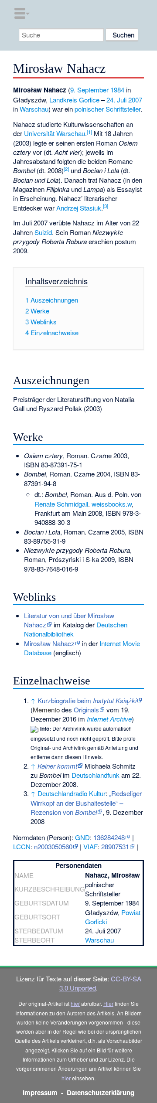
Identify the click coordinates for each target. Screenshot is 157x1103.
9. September (89, 89)
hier (75, 1003)
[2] (66, 168)
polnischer (89, 108)
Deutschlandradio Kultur (72, 793)
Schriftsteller (123, 108)
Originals (86, 709)
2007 (135, 99)
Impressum (40, 1092)
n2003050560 (53, 846)
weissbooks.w (112, 503)
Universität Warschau (54, 133)
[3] (105, 205)
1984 (117, 89)
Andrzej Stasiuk (78, 207)
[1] (89, 131)
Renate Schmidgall (61, 503)
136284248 (109, 837)
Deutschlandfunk (95, 775)
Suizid (43, 232)
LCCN (22, 846)
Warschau (34, 108)
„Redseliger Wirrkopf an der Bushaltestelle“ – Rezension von (86, 803)
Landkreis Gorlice (74, 99)
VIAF (90, 846)
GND (82, 837)
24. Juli (116, 99)
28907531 (115, 846)
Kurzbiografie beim (87, 700)
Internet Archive (109, 718)
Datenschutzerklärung (100, 1092)
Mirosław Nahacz (49, 643)
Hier (108, 1003)
